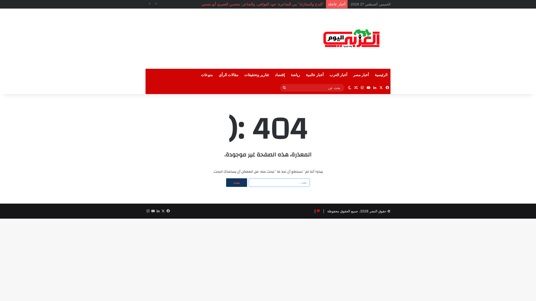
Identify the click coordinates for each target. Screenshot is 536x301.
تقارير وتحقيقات (256, 75)
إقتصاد (280, 75)
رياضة (295, 75)
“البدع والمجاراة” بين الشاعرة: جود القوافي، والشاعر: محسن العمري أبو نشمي (262, 4)
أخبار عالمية (315, 75)
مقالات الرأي (228, 75)
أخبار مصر (361, 75)
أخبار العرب (338, 75)
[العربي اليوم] (351, 38)
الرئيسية (381, 75)
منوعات (207, 75)
